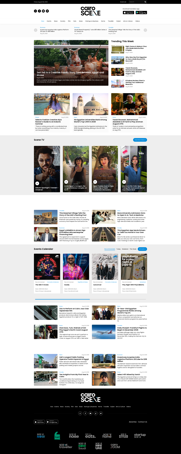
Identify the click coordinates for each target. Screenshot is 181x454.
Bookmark (123, 2)
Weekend (125, 249)
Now (42, 21)
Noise (81, 21)
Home (103, 21)
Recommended (109, 249)
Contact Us (142, 422)
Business (42, 27)
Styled (118, 21)
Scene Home (40, 70)
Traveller (111, 21)
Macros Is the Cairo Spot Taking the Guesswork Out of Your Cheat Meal (133, 188)
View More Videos (140, 140)
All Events (142, 249)
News (56, 21)
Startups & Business (91, 21)
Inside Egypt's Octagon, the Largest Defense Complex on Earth (75, 188)
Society (62, 21)
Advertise (133, 422)
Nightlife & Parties (83, 282)
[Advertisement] (90, 202)
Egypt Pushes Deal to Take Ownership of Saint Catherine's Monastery (103, 188)
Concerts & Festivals (53, 282)
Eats (75, 21)
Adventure (143, 282)
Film (69, 21)
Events (49, 21)
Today (118, 249)
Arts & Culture (128, 21)
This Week (133, 249)
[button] (145, 30)
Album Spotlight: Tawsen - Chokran (47, 188)
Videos (137, 21)
